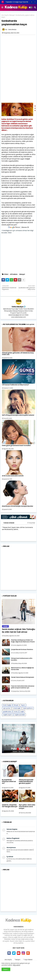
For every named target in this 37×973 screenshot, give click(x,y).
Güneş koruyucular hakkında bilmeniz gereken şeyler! (26, 781)
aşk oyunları (6, 708)
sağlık (22, 711)
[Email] (19, 279)
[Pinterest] (15, 279)
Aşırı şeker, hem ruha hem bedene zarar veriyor (27, 806)
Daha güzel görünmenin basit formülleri (16, 445)
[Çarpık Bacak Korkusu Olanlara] (6, 652)
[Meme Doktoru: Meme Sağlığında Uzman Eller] (6, 670)
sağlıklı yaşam (7, 715)
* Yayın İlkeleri (27, 960)
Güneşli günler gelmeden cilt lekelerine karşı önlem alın (18, 353)
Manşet (12, 15)
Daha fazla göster (28, 324)
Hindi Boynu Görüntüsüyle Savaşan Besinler (17, 506)
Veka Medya (17, 306)
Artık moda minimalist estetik (12, 476)
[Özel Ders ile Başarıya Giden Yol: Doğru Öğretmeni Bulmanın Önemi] (6, 642)
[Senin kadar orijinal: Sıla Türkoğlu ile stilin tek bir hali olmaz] (18, 611)
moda (16, 711)
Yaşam (23, 705)
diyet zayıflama (28, 708)
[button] (31, 1)
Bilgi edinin (16, 965)
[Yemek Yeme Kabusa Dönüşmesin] (6, 679)
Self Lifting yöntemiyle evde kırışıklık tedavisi (18, 415)
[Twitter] (7, 279)
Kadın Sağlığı (7, 705)
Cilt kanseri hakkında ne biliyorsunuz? (15, 385)
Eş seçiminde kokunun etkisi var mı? (9, 781)
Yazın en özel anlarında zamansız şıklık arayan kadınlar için (22, 687)
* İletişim (17, 960)
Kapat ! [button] (5, 969)
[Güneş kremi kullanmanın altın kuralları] (6, 660)
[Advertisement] (18, 49)
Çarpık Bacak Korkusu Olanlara (22, 649)
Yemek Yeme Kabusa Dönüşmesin (22, 677)
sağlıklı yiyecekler (20, 715)
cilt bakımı (13, 274)
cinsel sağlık (16, 708)
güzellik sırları (7, 711)
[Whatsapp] (11, 279)
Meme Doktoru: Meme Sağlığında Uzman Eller (22, 668)
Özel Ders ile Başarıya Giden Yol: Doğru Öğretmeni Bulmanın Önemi (23, 641)
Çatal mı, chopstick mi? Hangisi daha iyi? (9, 805)
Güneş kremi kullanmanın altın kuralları (21, 659)
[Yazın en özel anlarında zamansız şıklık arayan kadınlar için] (6, 688)
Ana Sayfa (4, 15)
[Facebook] (3, 279)
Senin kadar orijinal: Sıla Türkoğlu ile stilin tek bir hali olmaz (18, 630)
